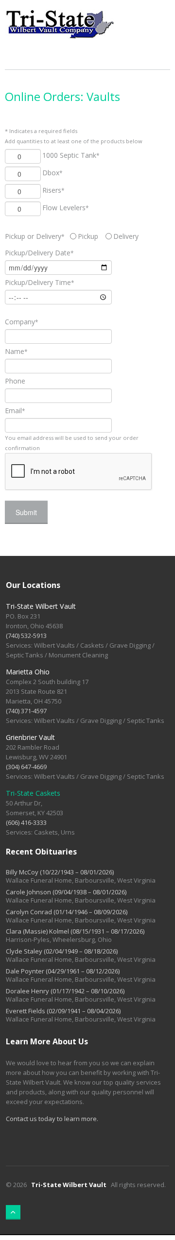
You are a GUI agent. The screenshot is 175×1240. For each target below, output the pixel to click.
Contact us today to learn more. (52, 1118)
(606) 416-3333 (26, 822)
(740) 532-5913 (26, 635)
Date (39, 252)
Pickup (88, 236)
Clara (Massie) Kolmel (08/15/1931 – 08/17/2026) (75, 931)
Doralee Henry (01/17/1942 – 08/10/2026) (65, 991)
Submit (26, 512)
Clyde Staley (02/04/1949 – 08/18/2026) (62, 951)
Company (21, 321)
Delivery (126, 236)
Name (16, 351)
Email (15, 410)
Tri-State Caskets (33, 793)
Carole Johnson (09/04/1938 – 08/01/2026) (66, 892)
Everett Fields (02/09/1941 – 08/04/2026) (63, 1010)
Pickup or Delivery (35, 236)
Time (39, 282)
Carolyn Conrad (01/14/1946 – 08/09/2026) (66, 911)
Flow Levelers (65, 207)
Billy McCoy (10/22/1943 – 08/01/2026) (60, 872)
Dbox (52, 172)
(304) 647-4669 (26, 766)
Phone (15, 380)
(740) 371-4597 (26, 710)
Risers (53, 190)
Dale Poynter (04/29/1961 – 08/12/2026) (63, 971)
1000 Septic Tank (71, 155)
